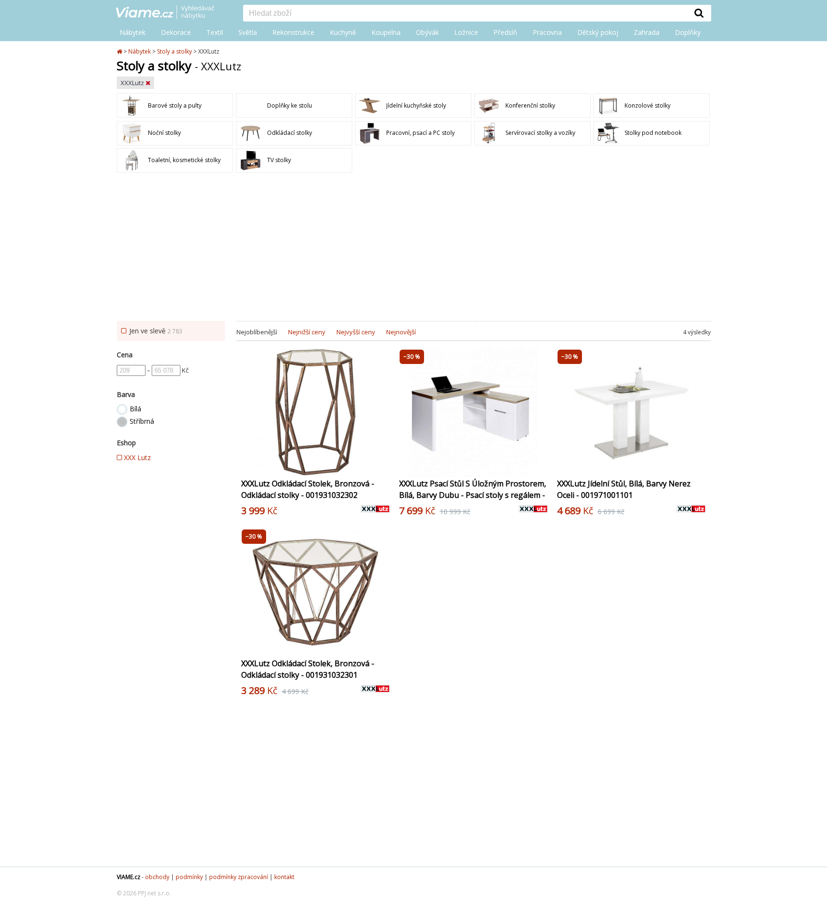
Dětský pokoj (597, 32)
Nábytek (132, 32)
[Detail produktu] (381, 464)
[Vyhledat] (699, 13)
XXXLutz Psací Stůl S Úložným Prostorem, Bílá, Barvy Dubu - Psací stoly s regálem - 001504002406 (472, 495)
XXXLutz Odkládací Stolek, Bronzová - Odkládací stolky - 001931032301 (307, 669)
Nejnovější (401, 332)
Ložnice (466, 32)
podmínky (189, 877)
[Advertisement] (413, 249)
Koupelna (386, 32)
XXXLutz (133, 82)
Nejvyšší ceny (355, 332)
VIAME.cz (128, 877)
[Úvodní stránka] (120, 51)
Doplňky (688, 32)
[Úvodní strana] (172, 13)
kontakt (284, 877)
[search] (465, 14)
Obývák (427, 32)
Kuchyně (343, 32)
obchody (157, 877)
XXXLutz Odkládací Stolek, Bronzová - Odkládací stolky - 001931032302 (307, 489)
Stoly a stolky (174, 51)
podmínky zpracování (238, 877)
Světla (247, 32)
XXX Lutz (136, 457)
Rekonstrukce (293, 32)
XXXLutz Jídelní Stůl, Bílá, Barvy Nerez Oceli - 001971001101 (624, 489)
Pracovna (547, 32)
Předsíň (505, 32)
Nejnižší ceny (306, 332)
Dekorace (176, 32)
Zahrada (646, 32)
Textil (214, 32)
